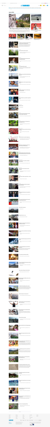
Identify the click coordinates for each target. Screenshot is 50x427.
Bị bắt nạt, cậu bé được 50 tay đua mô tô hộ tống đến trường (25, 241)
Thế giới (20, 73)
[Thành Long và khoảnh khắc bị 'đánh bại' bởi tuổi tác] (36, 26)
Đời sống (20, 183)
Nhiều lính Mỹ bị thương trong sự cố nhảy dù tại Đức (25, 84)
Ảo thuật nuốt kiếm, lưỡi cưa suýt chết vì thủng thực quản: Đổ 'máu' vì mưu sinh (25, 187)
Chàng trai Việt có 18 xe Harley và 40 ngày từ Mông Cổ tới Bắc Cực (25, 265)
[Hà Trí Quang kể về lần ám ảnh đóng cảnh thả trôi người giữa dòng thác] (13, 60)
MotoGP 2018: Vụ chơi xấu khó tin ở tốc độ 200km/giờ (24, 169)
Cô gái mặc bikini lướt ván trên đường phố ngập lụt (24, 325)
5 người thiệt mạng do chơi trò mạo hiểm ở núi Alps (24, 349)
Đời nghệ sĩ (20, 57)
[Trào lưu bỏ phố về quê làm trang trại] (13, 52)
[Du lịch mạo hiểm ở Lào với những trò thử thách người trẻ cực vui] (13, 123)
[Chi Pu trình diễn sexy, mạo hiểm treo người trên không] (13, 100)
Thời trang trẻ (31, 417)
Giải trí (23, 417)
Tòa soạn (28, 420)
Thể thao (24, 418)
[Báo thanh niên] (25, 5)
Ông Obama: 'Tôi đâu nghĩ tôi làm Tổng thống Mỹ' (25, 390)
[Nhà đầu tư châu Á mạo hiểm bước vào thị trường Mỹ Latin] (13, 233)
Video (30, 418)
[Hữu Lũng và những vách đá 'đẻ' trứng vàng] (19, 20)
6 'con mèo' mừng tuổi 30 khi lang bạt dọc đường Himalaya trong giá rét (25, 262)
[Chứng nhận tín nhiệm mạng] (32, 425)
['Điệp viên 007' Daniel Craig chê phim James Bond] (29, 36)
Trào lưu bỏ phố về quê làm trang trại (23, 50)
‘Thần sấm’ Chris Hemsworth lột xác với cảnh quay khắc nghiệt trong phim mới (24, 114)
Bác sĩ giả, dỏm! (21, 107)
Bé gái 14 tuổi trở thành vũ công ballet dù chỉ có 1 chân (25, 328)
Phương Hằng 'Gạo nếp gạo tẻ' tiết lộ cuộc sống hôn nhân (25, 61)
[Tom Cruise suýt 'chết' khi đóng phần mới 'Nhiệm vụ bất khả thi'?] (21, 36)
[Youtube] (40, 420)
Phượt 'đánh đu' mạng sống (22, 207)
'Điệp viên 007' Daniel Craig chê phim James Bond (28, 39)
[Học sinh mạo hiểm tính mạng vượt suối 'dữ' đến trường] (13, 241)
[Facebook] (38, 420)
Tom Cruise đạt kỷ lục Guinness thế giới (12, 39)
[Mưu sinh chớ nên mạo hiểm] (13, 320)
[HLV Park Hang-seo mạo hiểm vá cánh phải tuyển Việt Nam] (13, 163)
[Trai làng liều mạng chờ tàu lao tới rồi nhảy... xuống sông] (13, 375)
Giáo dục (17, 418)
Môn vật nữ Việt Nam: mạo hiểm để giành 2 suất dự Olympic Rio (24, 396)
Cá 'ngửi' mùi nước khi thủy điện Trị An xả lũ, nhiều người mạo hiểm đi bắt (36, 21)
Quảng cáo (24, 420)
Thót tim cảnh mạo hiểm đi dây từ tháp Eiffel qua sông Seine (25, 74)
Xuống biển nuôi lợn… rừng (22, 215)
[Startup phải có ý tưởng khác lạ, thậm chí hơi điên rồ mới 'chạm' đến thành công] (13, 147)
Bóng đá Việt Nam (20, 128)
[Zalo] (47, 3)
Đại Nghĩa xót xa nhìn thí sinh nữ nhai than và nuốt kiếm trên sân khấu (24, 223)
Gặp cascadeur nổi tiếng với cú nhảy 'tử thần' (24, 270)
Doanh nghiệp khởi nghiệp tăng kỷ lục (23, 155)
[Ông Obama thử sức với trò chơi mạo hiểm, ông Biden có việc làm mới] (13, 304)
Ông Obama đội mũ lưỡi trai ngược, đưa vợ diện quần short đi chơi (25, 304)
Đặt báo (21, 420)
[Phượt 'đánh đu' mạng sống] (13, 210)
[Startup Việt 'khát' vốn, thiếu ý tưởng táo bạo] (13, 139)
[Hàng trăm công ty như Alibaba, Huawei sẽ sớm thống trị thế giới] (13, 280)
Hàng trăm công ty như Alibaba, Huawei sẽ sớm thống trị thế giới (24, 278)
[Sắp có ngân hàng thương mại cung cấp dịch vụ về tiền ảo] (13, 194)
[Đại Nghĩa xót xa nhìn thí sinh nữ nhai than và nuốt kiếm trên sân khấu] (13, 225)
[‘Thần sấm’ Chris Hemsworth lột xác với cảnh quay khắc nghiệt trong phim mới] (13, 115)
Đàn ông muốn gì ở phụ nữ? (22, 92)
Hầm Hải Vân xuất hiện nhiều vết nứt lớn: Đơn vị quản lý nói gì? (25, 202)
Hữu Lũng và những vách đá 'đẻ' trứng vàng (19, 28)
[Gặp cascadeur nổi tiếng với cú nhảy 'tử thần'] (13, 273)
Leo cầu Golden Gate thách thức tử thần (23, 254)
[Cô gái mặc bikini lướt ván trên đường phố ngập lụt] (13, 328)
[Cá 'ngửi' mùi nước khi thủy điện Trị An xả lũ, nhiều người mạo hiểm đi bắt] (36, 17)
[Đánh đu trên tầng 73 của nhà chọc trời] (13, 296)
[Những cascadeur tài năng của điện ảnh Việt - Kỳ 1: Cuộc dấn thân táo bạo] (13, 343)
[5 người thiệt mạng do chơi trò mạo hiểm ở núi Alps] (13, 351)
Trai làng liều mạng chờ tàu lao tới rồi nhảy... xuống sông (24, 373)
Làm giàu (20, 49)
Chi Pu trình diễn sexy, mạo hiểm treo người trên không (25, 98)
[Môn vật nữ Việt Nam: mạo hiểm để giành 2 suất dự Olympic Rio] (13, 398)
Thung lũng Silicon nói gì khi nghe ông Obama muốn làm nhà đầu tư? (24, 388)
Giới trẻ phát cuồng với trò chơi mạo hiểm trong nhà (25, 335)
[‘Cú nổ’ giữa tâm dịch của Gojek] (13, 68)
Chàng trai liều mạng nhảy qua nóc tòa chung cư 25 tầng (25, 375)
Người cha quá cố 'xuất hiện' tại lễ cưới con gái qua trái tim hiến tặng (25, 359)
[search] (7, 5)
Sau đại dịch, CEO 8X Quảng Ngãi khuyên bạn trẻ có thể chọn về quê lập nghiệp (25, 52)
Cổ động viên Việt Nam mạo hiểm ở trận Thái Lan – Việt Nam (25, 129)
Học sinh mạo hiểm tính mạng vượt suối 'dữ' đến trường (25, 239)
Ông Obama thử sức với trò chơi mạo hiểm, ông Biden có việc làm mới (24, 302)
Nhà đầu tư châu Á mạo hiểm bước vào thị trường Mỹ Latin (25, 231)
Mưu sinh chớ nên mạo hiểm (22, 317)
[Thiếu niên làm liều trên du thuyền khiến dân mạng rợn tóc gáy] (13, 312)
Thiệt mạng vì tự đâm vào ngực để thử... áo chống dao (25, 177)
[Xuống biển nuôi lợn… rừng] (13, 218)
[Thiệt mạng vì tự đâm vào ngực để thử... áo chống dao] (13, 178)
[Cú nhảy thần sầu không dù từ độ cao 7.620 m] (13, 367)
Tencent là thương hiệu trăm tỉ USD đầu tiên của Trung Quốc (25, 280)
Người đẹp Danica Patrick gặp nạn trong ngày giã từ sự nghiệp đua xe (25, 171)
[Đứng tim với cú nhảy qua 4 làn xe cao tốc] (13, 288)
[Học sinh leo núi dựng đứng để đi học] (13, 406)
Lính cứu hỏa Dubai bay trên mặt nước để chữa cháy (25, 295)
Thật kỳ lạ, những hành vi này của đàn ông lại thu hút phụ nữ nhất (24, 90)
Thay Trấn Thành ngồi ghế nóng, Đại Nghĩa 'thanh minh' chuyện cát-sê (25, 225)
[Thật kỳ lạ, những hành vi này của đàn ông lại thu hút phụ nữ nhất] (13, 92)
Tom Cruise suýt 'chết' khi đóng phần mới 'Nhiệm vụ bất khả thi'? (21, 39)
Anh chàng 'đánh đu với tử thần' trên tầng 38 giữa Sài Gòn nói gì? (24, 184)
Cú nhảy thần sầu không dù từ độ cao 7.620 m (24, 364)
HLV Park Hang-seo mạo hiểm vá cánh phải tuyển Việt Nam (24, 161)
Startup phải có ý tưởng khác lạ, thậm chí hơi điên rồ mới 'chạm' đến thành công (24, 145)
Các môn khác (20, 167)
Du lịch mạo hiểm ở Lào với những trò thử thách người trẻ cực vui (24, 121)
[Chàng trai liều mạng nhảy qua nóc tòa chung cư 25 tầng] (13, 383)
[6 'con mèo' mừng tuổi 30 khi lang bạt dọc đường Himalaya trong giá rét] (13, 265)
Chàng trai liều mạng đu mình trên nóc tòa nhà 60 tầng (24, 333)
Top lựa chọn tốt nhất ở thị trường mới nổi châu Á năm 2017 (25, 233)
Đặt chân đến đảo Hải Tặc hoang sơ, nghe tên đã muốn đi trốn (25, 124)
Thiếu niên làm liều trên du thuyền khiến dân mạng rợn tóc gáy (24, 310)
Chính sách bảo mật (31, 420)
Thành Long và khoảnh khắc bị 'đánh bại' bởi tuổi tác (36, 31)
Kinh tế (19, 65)
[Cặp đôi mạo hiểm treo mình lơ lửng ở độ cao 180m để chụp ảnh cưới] (13, 359)
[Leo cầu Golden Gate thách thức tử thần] (13, 257)
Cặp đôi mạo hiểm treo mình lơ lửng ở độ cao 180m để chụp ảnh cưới (24, 357)
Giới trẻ (16, 417)
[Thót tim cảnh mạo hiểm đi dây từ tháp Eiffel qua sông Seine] (13, 76)
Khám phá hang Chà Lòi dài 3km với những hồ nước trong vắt (37, 39)
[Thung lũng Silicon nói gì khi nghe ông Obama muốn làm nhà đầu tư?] (13, 391)
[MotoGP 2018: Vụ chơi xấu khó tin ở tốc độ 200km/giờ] (13, 170)
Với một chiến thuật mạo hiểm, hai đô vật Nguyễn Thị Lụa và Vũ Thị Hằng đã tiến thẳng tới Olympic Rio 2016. (25, 398)
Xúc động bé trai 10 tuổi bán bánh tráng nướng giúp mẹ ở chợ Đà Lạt (25, 319)
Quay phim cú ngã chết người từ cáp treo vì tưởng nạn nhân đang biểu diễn (25, 77)
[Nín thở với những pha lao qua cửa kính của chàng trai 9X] (13, 249)
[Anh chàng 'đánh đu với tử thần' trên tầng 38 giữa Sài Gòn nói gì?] (13, 186)
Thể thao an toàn (21, 105)
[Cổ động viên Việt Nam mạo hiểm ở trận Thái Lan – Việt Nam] (13, 131)
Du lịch (19, 120)
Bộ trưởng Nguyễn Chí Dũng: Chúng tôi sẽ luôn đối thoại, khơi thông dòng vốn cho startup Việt (25, 139)
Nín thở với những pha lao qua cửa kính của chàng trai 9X (24, 247)
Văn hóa (20, 112)
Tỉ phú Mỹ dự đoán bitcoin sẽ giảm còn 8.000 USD (25, 194)
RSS (25, 420)
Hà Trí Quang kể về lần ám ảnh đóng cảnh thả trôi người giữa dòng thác (24, 59)
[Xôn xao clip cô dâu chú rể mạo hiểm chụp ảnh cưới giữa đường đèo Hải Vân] (13, 202)
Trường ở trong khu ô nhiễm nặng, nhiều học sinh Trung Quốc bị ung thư (25, 405)
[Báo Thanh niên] (11, 420)
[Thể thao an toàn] (13, 107)
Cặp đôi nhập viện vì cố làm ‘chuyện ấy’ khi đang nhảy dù (25, 82)
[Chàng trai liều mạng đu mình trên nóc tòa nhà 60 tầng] (13, 336)
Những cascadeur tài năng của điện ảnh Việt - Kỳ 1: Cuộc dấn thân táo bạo (25, 341)
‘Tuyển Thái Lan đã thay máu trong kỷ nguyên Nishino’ (24, 132)
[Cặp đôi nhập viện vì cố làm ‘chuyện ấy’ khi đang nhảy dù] (13, 84)
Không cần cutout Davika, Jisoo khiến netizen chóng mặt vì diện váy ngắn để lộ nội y (24, 43)
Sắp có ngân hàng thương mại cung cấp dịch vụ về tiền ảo (24, 192)
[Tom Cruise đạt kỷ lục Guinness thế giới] (12, 36)
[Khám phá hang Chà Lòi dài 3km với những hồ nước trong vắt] (37, 36)
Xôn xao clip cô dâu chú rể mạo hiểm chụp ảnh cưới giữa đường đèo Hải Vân (24, 200)
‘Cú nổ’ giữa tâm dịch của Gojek (23, 66)
